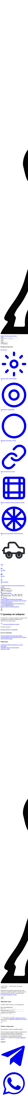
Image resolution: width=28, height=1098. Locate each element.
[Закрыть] (2, 998)
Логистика (15, 585)
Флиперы (13, 599)
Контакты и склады (17, 644)
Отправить (3, 1020)
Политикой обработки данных (9, 994)
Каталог (5, 343)
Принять (3, 1041)
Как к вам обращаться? (7, 1007)
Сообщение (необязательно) (8, 1012)
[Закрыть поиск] (2, 340)
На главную (5, 624)
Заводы (3, 602)
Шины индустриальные (12, 600)
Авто (20, 600)
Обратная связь (7, 595)
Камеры (8, 599)
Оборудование (9, 602)
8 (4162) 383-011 (5, 606)
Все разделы (4, 349)
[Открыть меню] (20, 595)
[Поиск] (15, 595)
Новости (9, 585)
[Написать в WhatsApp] (14, 1096)
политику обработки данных (17, 1018)
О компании (4, 585)
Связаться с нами (5, 649)
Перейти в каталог (14, 624)
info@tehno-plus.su (14, 606)
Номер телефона (5, 1010)
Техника (24, 600)
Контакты (3, 629)
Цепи (17, 599)
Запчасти (3, 599)
